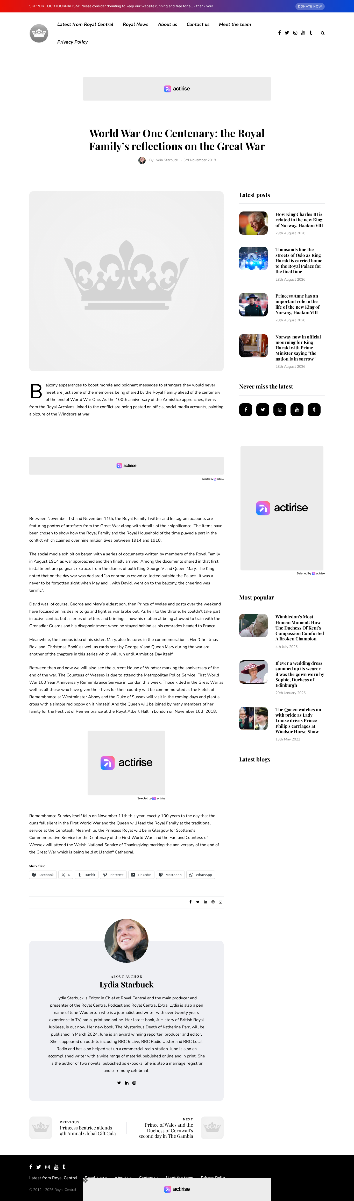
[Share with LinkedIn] (205, 902)
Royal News (135, 24)
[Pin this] (213, 902)
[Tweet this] (198, 902)
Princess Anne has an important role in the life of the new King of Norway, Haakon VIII (297, 304)
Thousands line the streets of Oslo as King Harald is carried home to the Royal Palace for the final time (298, 260)
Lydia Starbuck (166, 160)
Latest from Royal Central (85, 24)
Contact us (198, 24)
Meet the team (235, 24)
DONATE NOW (310, 6)
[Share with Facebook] (190, 902)
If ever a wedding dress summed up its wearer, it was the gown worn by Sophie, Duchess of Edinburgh (299, 674)
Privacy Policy (72, 42)
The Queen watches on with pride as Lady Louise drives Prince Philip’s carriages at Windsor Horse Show (298, 720)
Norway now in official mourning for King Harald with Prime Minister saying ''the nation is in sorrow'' (298, 348)
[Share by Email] (220, 902)
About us (167, 24)
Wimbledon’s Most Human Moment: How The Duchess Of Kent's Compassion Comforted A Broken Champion (299, 627)
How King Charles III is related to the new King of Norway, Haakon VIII (299, 219)
